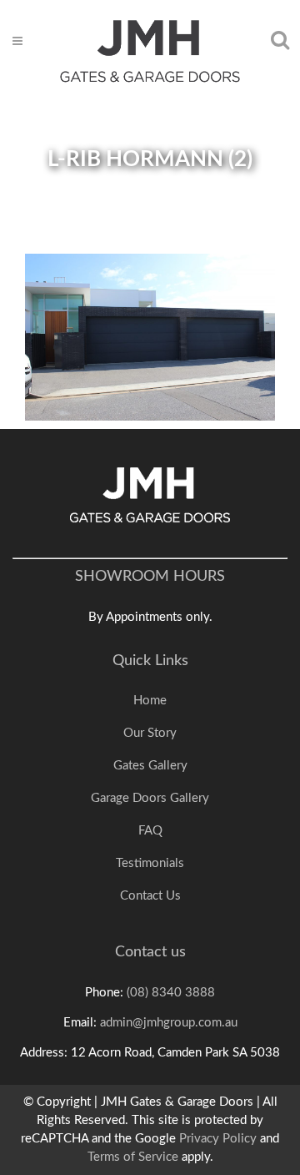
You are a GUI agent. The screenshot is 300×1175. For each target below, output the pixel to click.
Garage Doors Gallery (150, 798)
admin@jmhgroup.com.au (169, 1022)
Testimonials (150, 863)
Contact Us (150, 896)
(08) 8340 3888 (171, 992)
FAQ (150, 831)
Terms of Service (133, 1157)
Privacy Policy (218, 1138)
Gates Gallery (150, 765)
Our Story (150, 733)
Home (150, 700)
